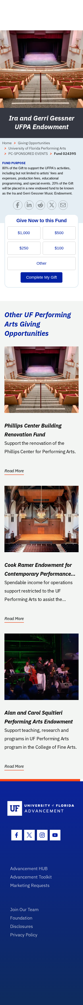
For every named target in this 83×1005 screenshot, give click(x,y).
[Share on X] (52, 206)
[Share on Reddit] (41, 206)
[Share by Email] (64, 206)
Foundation (21, 918)
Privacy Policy (23, 935)
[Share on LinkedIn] (30, 206)
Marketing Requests (30, 885)
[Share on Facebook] (18, 206)
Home (7, 143)
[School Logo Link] (39, 809)
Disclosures (21, 926)
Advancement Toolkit (31, 877)
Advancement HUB (29, 868)
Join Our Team (24, 909)
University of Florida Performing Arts (37, 148)
